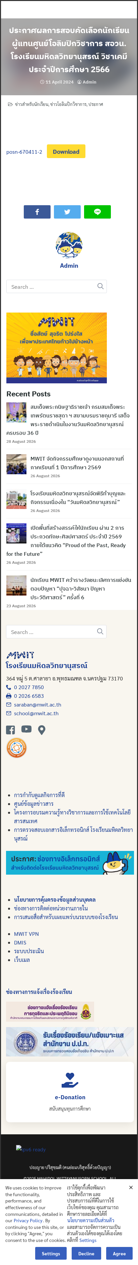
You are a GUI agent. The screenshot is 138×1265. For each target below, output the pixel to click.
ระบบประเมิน (29, 951)
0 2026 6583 (27, 695)
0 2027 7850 (27, 686)
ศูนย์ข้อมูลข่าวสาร (34, 803)
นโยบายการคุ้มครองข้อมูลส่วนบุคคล (55, 899)
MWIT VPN (26, 933)
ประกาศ (95, 104)
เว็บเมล (22, 959)
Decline (86, 1253)
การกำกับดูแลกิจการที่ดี (39, 794)
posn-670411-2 (24, 151)
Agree (119, 1253)
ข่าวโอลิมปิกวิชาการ (68, 104)
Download (66, 151)
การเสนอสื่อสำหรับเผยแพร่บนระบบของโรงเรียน (66, 916)
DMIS (20, 942)
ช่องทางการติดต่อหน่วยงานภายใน (51, 908)
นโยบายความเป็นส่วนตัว (90, 1220)
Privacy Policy (28, 1220)
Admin (89, 82)
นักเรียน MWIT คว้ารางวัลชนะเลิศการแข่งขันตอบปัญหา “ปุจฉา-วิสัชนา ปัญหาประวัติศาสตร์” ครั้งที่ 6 (80, 589)
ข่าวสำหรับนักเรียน (31, 104)
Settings (87, 1240)
